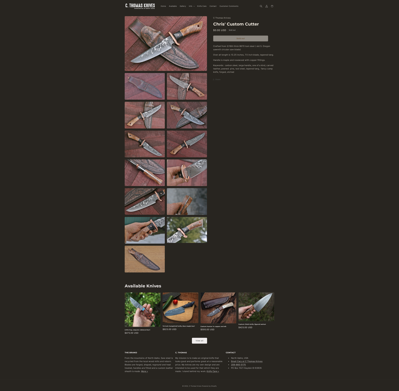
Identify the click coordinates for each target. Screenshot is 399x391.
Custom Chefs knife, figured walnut (252, 324)
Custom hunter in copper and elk (213, 326)
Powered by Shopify (209, 386)
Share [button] (217, 79)
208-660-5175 (238, 364)
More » (144, 371)
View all (199, 341)
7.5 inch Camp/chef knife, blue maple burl (179, 326)
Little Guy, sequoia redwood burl (137, 330)
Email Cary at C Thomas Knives (247, 361)
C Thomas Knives (195, 386)
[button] (191, 6)
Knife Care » (213, 371)
